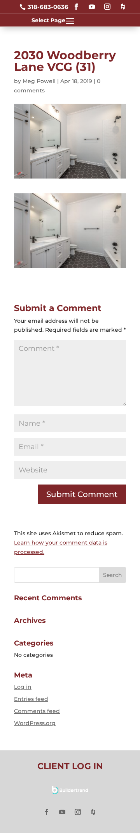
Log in (23, 686)
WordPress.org (35, 723)
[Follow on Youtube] (92, 3)
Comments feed (37, 711)
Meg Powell (39, 81)
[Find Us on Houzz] (123, 3)
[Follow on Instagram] (107, 3)
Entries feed (31, 698)
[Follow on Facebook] (76, 3)
